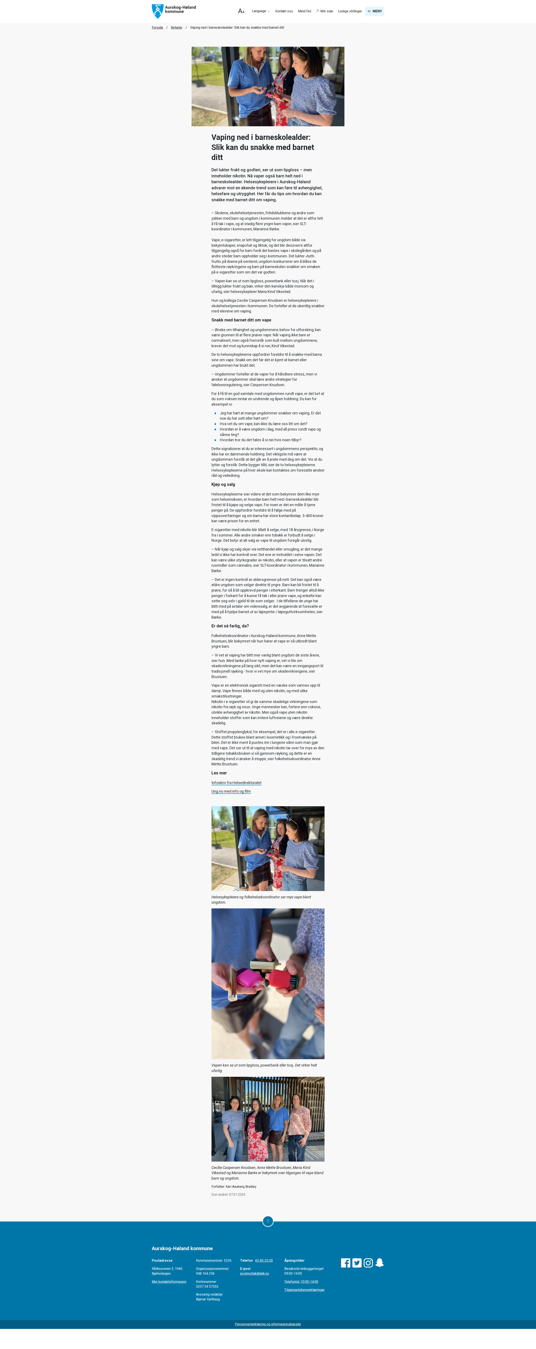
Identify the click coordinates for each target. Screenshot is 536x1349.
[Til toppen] (268, 1221)
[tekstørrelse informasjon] (241, 11)
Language (259, 11)
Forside (157, 28)
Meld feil (305, 11)
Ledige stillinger (350, 11)
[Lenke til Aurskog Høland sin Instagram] (368, 1263)
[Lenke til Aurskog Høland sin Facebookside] (345, 1263)
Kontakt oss (284, 11)
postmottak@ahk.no (254, 1273)
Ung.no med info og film (231, 791)
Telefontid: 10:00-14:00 (301, 1282)
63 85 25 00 (264, 1261)
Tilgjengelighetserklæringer (304, 1290)
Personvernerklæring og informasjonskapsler (268, 1324)
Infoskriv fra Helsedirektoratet (236, 782)
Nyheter (176, 28)
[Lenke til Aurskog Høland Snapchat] (379, 1263)
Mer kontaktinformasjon (169, 1282)
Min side (327, 11)
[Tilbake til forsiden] (174, 11)
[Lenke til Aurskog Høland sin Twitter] (357, 1263)
